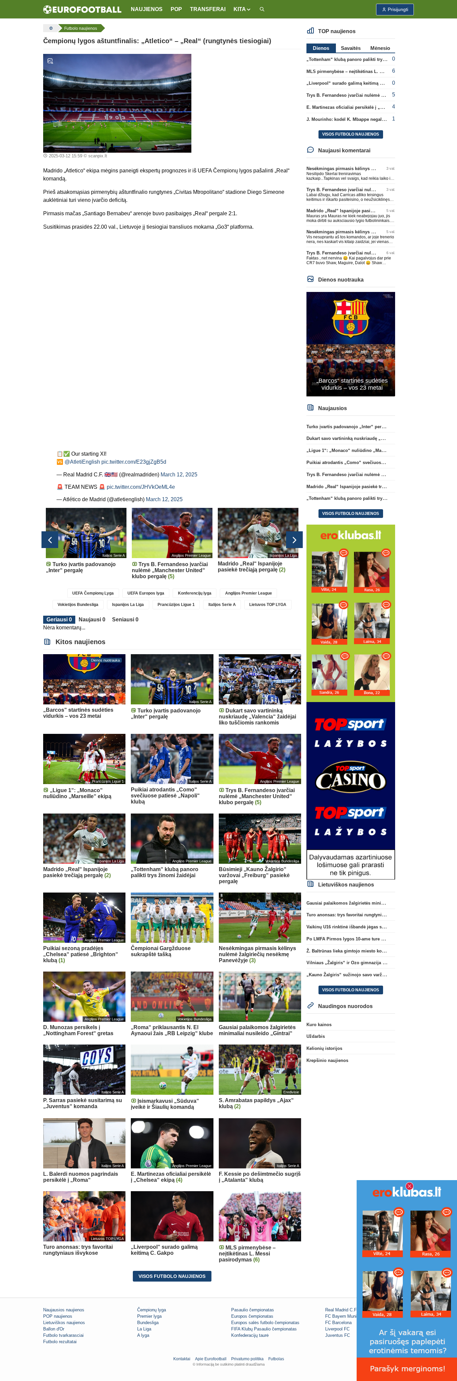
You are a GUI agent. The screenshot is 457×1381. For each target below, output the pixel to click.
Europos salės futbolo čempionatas (265, 1322)
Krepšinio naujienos (327, 1060)
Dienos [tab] (321, 48)
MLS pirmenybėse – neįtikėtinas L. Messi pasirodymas (363, 71)
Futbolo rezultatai (60, 1341)
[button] (242, 9)
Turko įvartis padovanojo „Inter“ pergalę (348, 426)
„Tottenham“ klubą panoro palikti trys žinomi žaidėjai (362, 59)
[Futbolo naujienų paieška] (262, 9)
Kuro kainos (319, 1024)
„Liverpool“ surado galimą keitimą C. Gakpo (352, 83)
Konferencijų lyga (194, 593)
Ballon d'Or (53, 1328)
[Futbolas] (50, 28)
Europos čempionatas (252, 1316)
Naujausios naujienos (63, 1309)
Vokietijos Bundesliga (78, 604)
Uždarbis (315, 1036)
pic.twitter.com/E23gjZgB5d (133, 462)
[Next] (294, 539)
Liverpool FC (337, 1328)
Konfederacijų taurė (250, 1335)
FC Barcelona (338, 1322)
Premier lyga (149, 1316)
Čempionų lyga (151, 1309)
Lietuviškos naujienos (64, 1322)
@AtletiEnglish (82, 462)
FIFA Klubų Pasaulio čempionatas (264, 1328)
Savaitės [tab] (351, 48)
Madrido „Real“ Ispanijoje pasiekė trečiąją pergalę (358, 210)
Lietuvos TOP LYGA (267, 604)
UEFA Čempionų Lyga (93, 593)
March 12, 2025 (179, 474)
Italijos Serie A (222, 604)
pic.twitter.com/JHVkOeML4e (141, 487)
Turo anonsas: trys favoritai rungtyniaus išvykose (357, 914)
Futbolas (276, 1359)
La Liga (144, 1328)
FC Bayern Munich (343, 1316)
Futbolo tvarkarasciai (63, 1335)
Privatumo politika (247, 1359)
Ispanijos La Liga (128, 604)
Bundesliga (148, 1322)
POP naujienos (57, 1316)
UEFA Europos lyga (145, 593)
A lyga (143, 1335)
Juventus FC (337, 1335)
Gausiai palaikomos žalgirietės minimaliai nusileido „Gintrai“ (370, 903)
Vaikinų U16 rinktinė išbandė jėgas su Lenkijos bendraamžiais (370, 926)
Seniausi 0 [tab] (125, 619)
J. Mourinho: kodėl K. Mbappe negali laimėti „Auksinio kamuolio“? (376, 119)
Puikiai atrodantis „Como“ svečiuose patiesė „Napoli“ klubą (369, 462)
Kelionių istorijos (324, 1048)
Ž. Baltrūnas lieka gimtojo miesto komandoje (353, 950)
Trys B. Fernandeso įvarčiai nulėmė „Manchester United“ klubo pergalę (380, 95)
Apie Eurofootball (210, 1359)
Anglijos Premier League (248, 593)
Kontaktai (181, 1359)
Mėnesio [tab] (380, 48)
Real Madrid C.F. (341, 1309)
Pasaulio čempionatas (252, 1309)
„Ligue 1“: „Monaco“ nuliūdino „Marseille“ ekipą (357, 450)
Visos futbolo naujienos (172, 1276)
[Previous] (49, 539)
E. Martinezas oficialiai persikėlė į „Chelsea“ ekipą (358, 107)
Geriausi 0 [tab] (59, 619)
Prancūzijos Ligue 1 (176, 604)
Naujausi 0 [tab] (92, 619)
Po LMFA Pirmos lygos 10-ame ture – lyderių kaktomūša (364, 938)
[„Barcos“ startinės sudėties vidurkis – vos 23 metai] (350, 344)
